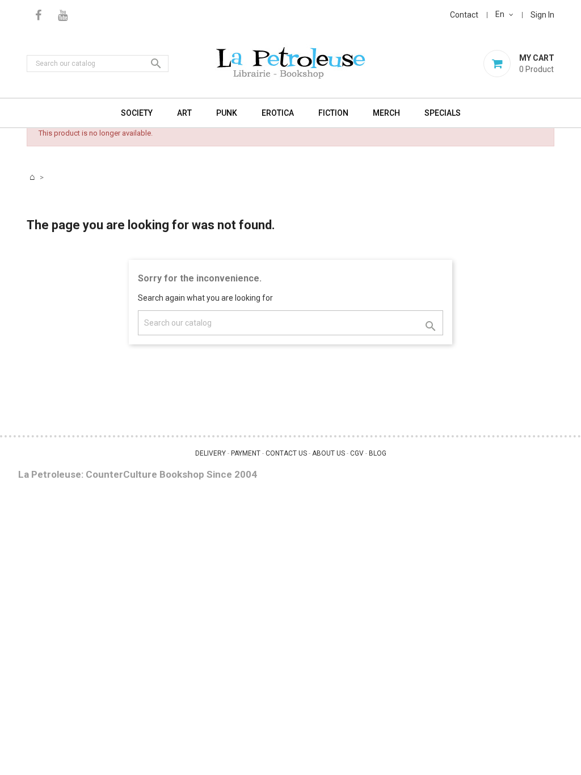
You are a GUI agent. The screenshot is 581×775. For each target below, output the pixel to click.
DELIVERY (210, 453)
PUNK (226, 112)
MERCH (386, 112)
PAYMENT (245, 453)
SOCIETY (137, 112)
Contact (464, 14)
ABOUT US (328, 453)
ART (184, 112)
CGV (357, 453)
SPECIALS (442, 112)
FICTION (333, 112)
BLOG (377, 453)
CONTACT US (286, 453)
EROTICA (278, 112)
